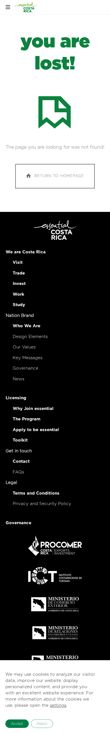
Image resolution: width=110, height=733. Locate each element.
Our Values (24, 347)
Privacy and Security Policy (42, 504)
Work (18, 294)
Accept (17, 723)
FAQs (18, 472)
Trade (19, 273)
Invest (19, 284)
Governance (25, 368)
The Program (26, 419)
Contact (21, 461)
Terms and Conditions (36, 493)
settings (58, 705)
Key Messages (27, 358)
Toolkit (20, 440)
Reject (42, 723)
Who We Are (26, 326)
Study (19, 305)
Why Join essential (33, 409)
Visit (18, 262)
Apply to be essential (36, 430)
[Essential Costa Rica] (25, 7)
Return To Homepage (59, 176)
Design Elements (30, 337)
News (18, 379)
